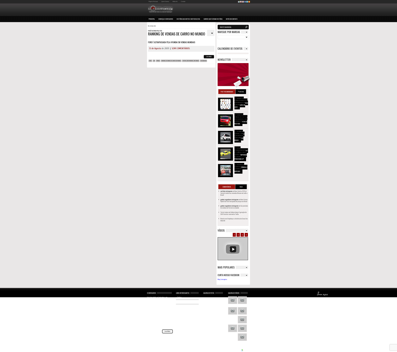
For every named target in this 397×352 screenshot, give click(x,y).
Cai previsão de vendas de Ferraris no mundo (234, 207)
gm (154, 60)
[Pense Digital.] (322, 295)
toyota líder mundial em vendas (190, 60)
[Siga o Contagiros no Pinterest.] (243, 2)
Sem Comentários (181, 48)
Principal (152, 19)
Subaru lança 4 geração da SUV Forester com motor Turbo (233, 213)
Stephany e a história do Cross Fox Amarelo (234, 219)
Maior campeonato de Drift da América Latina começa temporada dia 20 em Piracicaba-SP (241, 153)
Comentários (226, 187)
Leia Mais (209, 57)
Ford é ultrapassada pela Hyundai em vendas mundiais (171, 42)
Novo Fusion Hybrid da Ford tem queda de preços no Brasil (234, 200)
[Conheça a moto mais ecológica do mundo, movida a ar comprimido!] (242, 329)
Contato (183, 1)
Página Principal (153, 1)
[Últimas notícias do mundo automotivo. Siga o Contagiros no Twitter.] (247, 2)
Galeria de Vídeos (233, 293)
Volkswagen (203, 60)
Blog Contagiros (222, 279)
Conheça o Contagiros (165, 19)
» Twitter (179, 297)
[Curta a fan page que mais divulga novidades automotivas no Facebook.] (245, 2)
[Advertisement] (212, 9)
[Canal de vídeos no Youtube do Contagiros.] (241, 2)
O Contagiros (151, 293)
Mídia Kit (175, 1)
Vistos (241, 91)
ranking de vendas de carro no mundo (171, 60)
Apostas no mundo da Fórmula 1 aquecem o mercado (240, 168)
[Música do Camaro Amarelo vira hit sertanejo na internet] (242, 337)
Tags (241, 187)
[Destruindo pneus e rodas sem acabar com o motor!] (232, 329)
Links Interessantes (182, 293)
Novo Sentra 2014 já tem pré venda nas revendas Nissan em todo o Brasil (233, 193)
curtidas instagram (226, 191)
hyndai (158, 60)
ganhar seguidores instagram (229, 199)
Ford (150, 60)
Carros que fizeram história (213, 19)
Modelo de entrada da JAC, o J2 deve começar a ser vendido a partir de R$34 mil (240, 119)
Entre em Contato (231, 19)
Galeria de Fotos (208, 293)
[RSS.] (249, 2)
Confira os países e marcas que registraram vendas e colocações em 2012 (241, 103)
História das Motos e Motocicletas (188, 19)
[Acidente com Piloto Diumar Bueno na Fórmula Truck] (242, 320)
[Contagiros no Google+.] (239, 2)
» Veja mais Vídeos (242, 343)
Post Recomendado (227, 91)
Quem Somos (165, 1)
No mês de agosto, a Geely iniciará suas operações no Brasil (239, 136)
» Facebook (179, 302)
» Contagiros (180, 306)
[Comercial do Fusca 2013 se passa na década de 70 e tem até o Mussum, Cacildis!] (232, 311)
